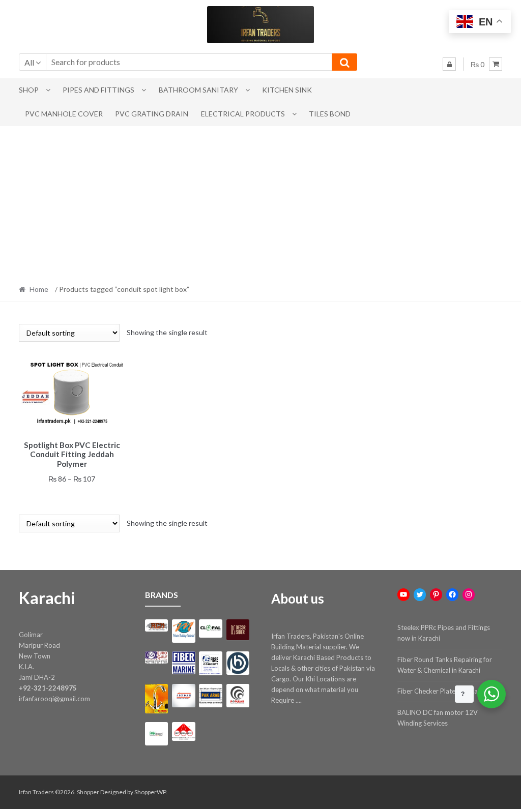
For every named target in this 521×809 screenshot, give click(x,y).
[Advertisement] (260, 202)
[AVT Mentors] (183, 631)
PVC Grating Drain (151, 113)
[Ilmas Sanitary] (156, 698)
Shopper (88, 792)
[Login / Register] (449, 64)
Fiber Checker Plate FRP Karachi (444, 691)
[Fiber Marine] (183, 662)
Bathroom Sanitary (198, 89)
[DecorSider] (238, 629)
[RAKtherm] (156, 733)
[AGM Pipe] (156, 625)
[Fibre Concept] (210, 663)
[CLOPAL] (210, 628)
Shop (29, 89)
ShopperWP (150, 792)
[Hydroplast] (238, 663)
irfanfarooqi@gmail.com (54, 699)
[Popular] (238, 695)
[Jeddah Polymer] (183, 695)
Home (39, 289)
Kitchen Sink (287, 89)
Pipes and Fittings (98, 89)
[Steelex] (183, 731)
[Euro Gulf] (156, 657)
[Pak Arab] (210, 695)
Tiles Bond (330, 113)
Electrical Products (243, 113)
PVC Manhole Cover (64, 113)
